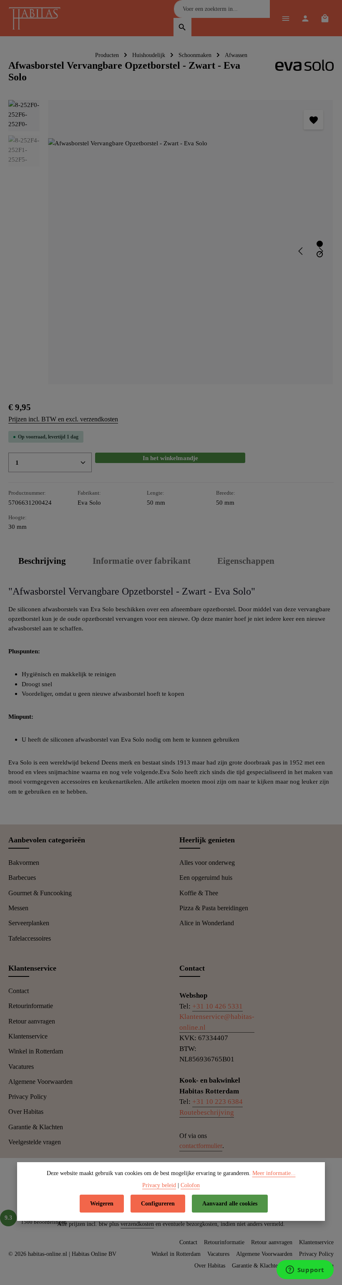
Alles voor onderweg (207, 862)
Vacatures (21, 1066)
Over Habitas (25, 1111)
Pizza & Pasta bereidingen (213, 907)
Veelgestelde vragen (34, 1142)
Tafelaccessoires (29, 938)
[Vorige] (301, 251)
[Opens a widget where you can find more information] (305, 1270)
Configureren (158, 1203)
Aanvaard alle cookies (229, 1203)
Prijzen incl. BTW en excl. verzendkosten (63, 419)
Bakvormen (23, 862)
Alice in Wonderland (206, 922)
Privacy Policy (27, 1096)
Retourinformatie (30, 1005)
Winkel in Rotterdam (35, 1051)
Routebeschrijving (206, 1112)
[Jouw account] (305, 18)
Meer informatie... (274, 1173)
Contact (18, 990)
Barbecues (22, 877)
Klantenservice (28, 1036)
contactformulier (200, 1145)
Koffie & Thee (198, 893)
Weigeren (101, 1203)
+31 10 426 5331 (217, 1006)
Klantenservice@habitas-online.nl (216, 1022)
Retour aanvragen (31, 1021)
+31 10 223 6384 (217, 1102)
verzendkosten (137, 1224)
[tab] (42, 561)
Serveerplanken (28, 922)
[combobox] (222, 9)
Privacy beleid (159, 1185)
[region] (171, 242)
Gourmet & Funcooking (40, 893)
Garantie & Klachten (35, 1127)
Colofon (190, 1185)
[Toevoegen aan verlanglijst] (313, 119)
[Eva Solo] (304, 72)
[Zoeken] (182, 27)
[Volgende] (320, 251)
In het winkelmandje (170, 457)
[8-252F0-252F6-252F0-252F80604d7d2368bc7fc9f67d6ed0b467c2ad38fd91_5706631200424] (190, 242)
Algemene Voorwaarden (40, 1081)
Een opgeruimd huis (205, 877)
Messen (18, 907)
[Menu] (285, 18)
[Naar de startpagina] (36, 19)
